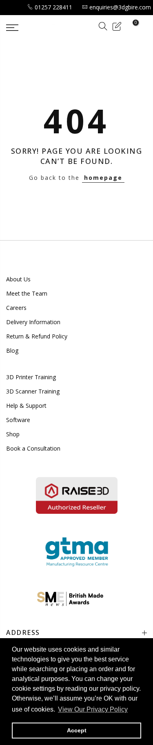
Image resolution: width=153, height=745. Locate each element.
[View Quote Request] (116, 27)
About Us (18, 279)
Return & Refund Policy (36, 336)
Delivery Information (33, 322)
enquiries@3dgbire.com (120, 7)
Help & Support (26, 405)
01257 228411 (53, 7)
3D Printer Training (31, 377)
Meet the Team (26, 293)
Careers (16, 308)
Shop (13, 434)
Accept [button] (76, 730)
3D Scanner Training (33, 391)
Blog (12, 350)
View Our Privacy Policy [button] (93, 709)
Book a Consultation (33, 448)
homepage (103, 177)
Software (18, 420)
